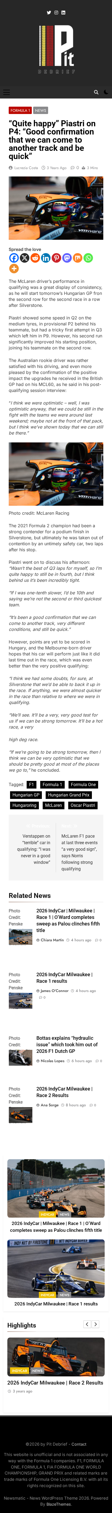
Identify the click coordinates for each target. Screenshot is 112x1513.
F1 (31, 784)
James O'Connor (55, 990)
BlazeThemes (58, 1504)
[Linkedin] (46, 258)
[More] (14, 268)
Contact (78, 1444)
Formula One (83, 784)
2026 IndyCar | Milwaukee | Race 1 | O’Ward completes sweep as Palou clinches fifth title (48, 1390)
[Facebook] (14, 258)
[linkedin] (63, 13)
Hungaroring (24, 805)
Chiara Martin (52, 940)
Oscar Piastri (83, 805)
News (40, 110)
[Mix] (77, 258)
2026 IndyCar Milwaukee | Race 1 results (56, 1304)
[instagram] (56, 13)
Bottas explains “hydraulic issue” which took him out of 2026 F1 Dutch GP (67, 1044)
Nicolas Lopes (52, 1060)
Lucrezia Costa (26, 167)
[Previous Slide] (87, 1324)
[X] (24, 258)
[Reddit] (35, 258)
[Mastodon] (67, 258)
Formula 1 (20, 110)
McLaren (53, 805)
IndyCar (47, 1214)
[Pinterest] (56, 258)
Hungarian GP (26, 795)
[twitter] (49, 13)
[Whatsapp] (88, 258)
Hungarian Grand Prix (68, 795)
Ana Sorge (50, 1105)
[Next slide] (95, 1324)
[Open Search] (96, 92)
